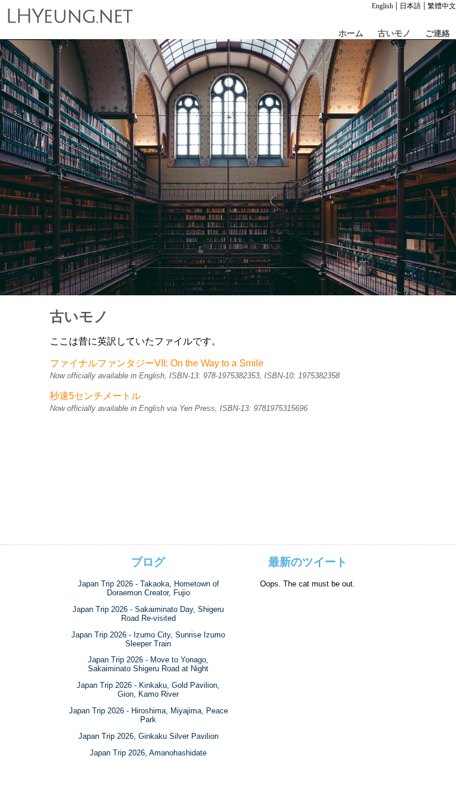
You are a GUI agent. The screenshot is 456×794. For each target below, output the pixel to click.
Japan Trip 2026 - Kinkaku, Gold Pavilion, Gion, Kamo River (148, 690)
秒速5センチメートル (95, 396)
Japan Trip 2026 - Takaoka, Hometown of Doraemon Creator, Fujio (148, 588)
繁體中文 (442, 6)
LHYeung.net (69, 16)
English (382, 6)
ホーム (350, 33)
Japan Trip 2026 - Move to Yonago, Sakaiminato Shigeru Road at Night (148, 664)
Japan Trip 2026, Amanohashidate (148, 752)
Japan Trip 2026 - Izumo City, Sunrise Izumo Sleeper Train (148, 639)
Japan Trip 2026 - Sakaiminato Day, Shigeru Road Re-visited (148, 614)
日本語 (410, 6)
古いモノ (394, 33)
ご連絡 (437, 33)
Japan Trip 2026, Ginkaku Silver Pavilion (148, 736)
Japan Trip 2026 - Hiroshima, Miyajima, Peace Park (148, 715)
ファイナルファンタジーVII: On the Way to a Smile (157, 363)
